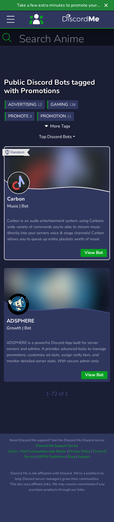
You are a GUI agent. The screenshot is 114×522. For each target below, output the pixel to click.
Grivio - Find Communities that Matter (37, 451)
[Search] (7, 37)
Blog (71, 456)
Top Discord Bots (55, 137)
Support (83, 456)
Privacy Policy (79, 451)
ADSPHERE (20, 320)
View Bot (94, 253)
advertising (25, 104)
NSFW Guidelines (51, 456)
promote (20, 116)
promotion (56, 116)
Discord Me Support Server (57, 445)
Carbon (16, 199)
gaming (63, 104)
